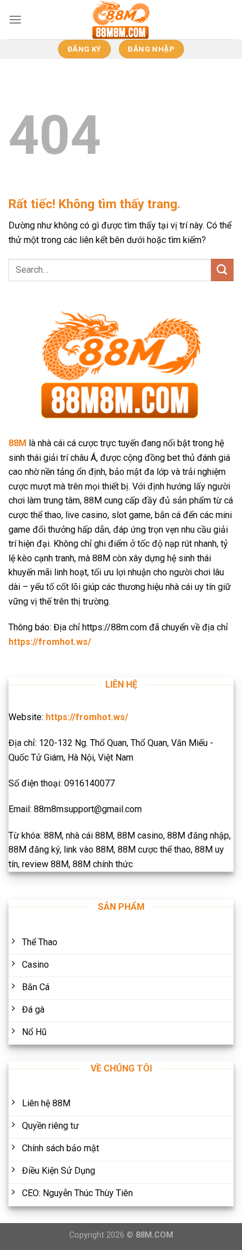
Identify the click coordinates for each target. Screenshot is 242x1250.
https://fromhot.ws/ (49, 642)
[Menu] (15, 19)
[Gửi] (222, 270)
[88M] (121, 19)
